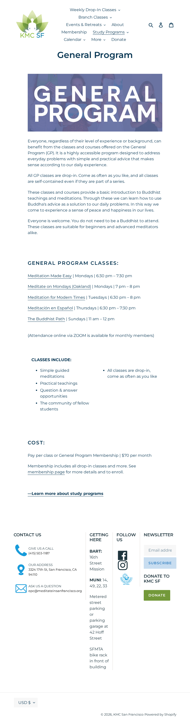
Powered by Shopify (160, 714)
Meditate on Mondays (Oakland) (59, 286)
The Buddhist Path (46, 319)
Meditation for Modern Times (56, 297)
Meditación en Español (50, 308)
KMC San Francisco (128, 714)
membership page (46, 472)
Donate (157, 595)
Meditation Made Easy (50, 275)
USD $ (24, 702)
